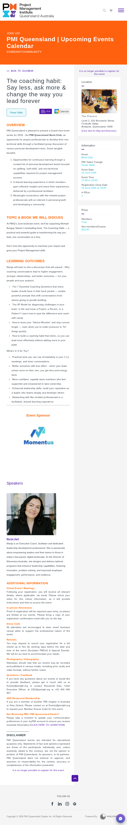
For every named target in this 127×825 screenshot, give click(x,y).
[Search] (104, 10)
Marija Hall (13, 539)
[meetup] (75, 805)
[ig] (67, 805)
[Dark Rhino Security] (109, 816)
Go (119, 14)
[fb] (52, 805)
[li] (60, 805)
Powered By (91, 816)
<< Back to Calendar (20, 71)
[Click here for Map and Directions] (99, 131)
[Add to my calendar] (61, 111)
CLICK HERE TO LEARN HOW (47, 725)
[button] (120, 818)
